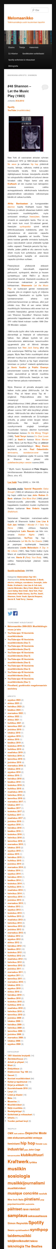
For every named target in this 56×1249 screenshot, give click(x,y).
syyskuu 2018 (14, 772)
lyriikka (33, 1162)
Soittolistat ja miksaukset (20, 1114)
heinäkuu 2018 (14, 778)
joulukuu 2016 (14, 821)
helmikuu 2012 (15, 962)
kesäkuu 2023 (14, 709)
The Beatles (33, 1246)
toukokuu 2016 (15, 834)
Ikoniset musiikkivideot (19, 1078)
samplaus (17, 1215)
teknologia (16, 1246)
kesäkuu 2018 (14, 781)
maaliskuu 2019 (15, 752)
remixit (34, 1209)
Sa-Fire (34, 593)
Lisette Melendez (15, 588)
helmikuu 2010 (15, 1011)
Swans (11, 1230)
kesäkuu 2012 (14, 949)
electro (11, 582)
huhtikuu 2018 (14, 788)
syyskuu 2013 (14, 909)
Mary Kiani (28, 588)
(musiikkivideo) (19, 110)
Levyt (10, 1091)
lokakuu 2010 (14, 985)
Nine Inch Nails (16, 1199)
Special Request (35, 596)
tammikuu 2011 (15, 978)
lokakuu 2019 (14, 732)
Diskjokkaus (13, 1068)
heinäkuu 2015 (14, 857)
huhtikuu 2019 (14, 749)
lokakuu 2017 (14, 804)
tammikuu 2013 (15, 926)
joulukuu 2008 (14, 1034)
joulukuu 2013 (14, 899)
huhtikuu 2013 (14, 916)
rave (26, 1209)
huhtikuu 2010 (14, 1004)
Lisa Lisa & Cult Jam (32, 585)
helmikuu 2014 (15, 893)
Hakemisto (33, 47)
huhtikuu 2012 (14, 955)
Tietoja (22, 47)
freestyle (38, 582)
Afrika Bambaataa (28, 579)
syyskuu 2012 (14, 939)
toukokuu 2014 (15, 883)
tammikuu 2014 (15, 896)
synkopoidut (25, 226)
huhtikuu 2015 (14, 860)
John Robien (39, 495)
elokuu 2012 (13, 942)
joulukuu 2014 (14, 863)
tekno (34, 1241)
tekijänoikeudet (19, 1241)
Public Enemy (24, 593)
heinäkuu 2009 (14, 1024)
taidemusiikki (19, 1235)
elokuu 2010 (13, 991)
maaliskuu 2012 (15, 958)
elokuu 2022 (13, 716)
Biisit (10, 1065)
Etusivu (11, 47)
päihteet (15, 1208)
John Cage (34, 1149)
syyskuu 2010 (14, 988)
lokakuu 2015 (14, 847)
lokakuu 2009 (14, 1021)
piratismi (32, 1199)
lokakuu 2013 (14, 906)
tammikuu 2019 (15, 758)
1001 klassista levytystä (19, 1055)
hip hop (34, 164)
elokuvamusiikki (23, 1137)
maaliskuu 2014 (15, 889)
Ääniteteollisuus (15, 1058)
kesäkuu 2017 (14, 808)
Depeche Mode (36, 1133)
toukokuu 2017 (15, 811)
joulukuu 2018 (14, 762)
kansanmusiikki (14, 1155)
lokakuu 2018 (14, 768)
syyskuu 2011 (14, 975)
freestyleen (35, 216)
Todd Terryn (20, 436)
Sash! (40, 593)
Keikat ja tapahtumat (17, 1081)
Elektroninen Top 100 (26, 576)
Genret (11, 1075)
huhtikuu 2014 (14, 886)
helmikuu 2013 (15, 922)
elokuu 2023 (13, 703)
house (39, 1143)
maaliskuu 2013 (15, 919)
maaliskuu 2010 (15, 1008)
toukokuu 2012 (15, 952)
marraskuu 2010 (15, 981)
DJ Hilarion (13, 53)
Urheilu (11, 1117)
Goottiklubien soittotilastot (33, 53)
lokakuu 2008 (14, 1040)
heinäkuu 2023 (14, 706)
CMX (10, 1133)
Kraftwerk (18, 585)
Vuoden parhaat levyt (18, 1120)
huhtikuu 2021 (14, 722)
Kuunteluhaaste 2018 (18, 1088)
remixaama (13, 452)
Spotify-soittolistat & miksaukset (21, 59)
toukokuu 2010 (15, 1001)
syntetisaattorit (22, 1230)
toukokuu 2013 (15, 912)
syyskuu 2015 (14, 850)
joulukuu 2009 (14, 1017)
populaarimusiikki (16, 1204)
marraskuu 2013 (15, 903)
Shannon (11, 596)
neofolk (43, 1193)
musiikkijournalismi (26, 1183)
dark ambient (19, 1133)
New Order (23, 590)
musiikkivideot (17, 1188)
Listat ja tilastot (15, 1094)
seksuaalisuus (37, 1216)
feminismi (14, 1143)
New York (33, 590)
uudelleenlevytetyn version (20, 462)
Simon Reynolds (18, 1223)
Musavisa (12, 1101)
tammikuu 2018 (15, 798)
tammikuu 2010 (15, 1014)
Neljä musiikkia (15, 1107)
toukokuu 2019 (15, 745)
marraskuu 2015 (15, 844)
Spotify (36, 1222)
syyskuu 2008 (14, 1044)
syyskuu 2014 (14, 873)
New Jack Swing (31, 347)
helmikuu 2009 (15, 1027)
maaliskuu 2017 (15, 817)
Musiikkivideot (15, 1104)
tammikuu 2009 (15, 1030)
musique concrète (23, 1193)
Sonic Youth (21, 596)
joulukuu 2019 (14, 729)
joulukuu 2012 (14, 929)
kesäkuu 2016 (14, 831)
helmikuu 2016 (15, 837)
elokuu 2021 (13, 719)
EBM (10, 1138)
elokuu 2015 (13, 853)
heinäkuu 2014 (14, 876)
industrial (16, 1149)
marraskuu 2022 (15, 713)
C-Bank (40, 579)
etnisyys (18, 582)
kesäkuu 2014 (14, 880)
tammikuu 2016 (15, 840)
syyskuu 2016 (14, 824)
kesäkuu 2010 (14, 998)
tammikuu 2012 (15, 965)
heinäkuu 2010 (14, 994)
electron (11, 206)
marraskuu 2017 (15, 801)
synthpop (39, 1229)
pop (42, 1199)
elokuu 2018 (13, 775)
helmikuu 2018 (15, 795)
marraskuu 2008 (15, 1037)
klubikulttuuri (32, 1154)
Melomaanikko (20, 17)
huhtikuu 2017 (14, 814)
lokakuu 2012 (14, 935)
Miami (36, 588)
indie (45, 1144)
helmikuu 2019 (15, 755)
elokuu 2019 (13, 739)
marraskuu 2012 (15, 932)
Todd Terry (20, 599)
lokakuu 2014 (14, 870)
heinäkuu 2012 (14, 945)
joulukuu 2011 (14, 968)
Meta (10, 1098)
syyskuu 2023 (14, 699)
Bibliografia (13, 66)
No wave (12, 164)
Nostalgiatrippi (15, 1111)
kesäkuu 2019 (14, 742)
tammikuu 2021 (15, 726)
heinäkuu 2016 (14, 827)
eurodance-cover (30, 452)
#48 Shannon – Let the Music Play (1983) (19, 91)
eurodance (28, 582)
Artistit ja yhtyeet (16, 1062)
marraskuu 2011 (15, 972)
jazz (26, 1149)
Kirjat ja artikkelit (16, 1084)
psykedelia (30, 1204)
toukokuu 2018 (15, 785)
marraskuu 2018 (15, 765)
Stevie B (11, 599)
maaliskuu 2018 (15, 791)
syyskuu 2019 (14, 736)
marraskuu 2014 (15, 867)
